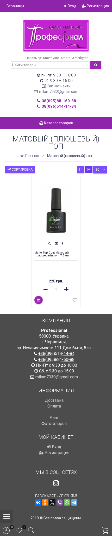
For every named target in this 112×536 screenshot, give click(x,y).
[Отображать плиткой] (80, 169)
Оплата (54, 406)
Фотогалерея (54, 423)
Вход (71, 6)
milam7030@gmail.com (58, 91)
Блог (54, 417)
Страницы (15, 6)
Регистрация (97, 6)
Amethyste (51, 58)
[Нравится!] (75, 301)
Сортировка (22, 169)
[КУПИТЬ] (38, 300)
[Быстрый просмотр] (49, 243)
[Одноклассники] (45, 502)
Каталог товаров (58, 123)
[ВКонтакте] (38, 502)
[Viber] (60, 502)
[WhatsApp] (67, 502)
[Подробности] (62, 243)
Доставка (54, 400)
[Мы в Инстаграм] (56, 483)
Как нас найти (59, 86)
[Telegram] (74, 502)
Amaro (65, 58)
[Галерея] (56, 243)
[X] (52, 502)
